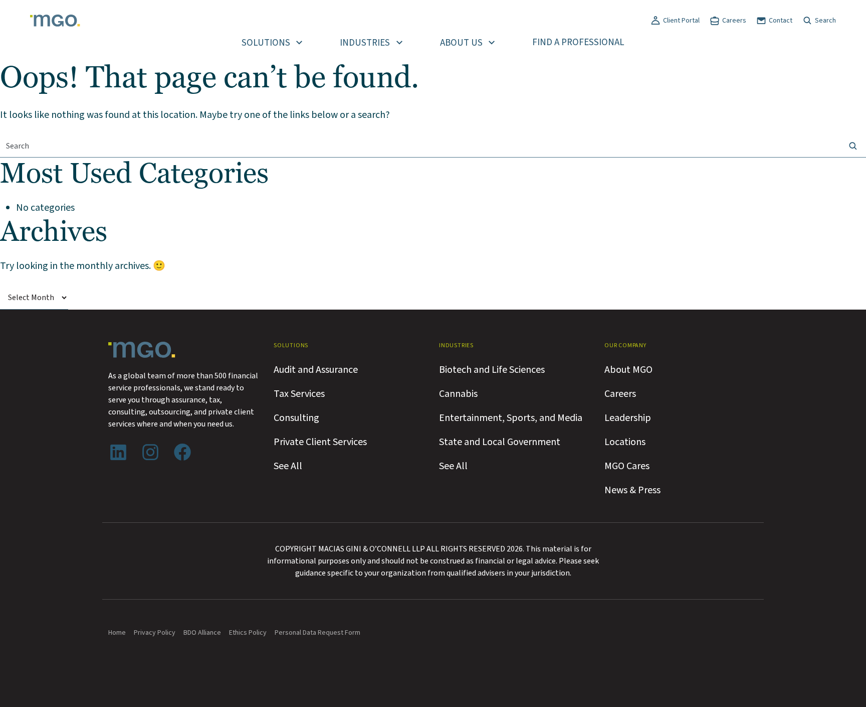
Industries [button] (365, 43)
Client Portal (681, 21)
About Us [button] (461, 43)
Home (117, 633)
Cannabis (458, 394)
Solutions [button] (266, 43)
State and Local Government (499, 442)
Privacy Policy (154, 633)
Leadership (627, 418)
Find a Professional (578, 42)
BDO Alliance (202, 633)
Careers (734, 21)
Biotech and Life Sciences (492, 370)
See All (288, 466)
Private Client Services (320, 442)
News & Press (632, 490)
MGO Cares (627, 466)
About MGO (628, 370)
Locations (624, 442)
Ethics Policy (248, 633)
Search (825, 21)
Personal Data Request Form (317, 633)
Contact (780, 21)
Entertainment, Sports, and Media (510, 418)
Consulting (296, 418)
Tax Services (299, 394)
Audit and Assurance (316, 370)
